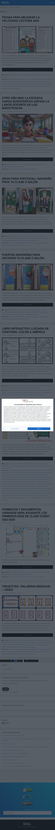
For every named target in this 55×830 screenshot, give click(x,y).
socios (16, 406)
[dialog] (27, 415)
